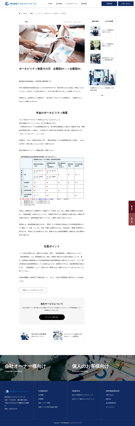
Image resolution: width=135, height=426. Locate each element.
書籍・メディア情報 (44, 403)
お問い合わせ (125, 3)
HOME (50, 3)
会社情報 (59, 3)
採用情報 (109, 3)
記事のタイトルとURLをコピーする (32, 290)
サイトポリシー (110, 407)
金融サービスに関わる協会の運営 (48, 407)
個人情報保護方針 (111, 403)
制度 (26, 22)
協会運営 (84, 3)
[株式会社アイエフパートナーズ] (20, 3)
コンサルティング (71, 3)
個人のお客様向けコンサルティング (82, 395)
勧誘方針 (108, 399)
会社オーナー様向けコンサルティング (83, 399)
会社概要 (41, 395)
